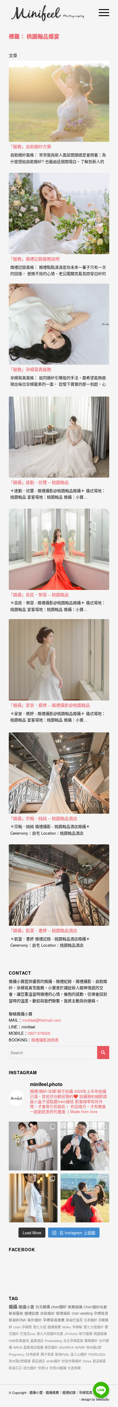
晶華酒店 (37, 1340)
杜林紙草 (32, 1354)
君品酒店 (38, 1360)
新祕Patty (62, 1354)
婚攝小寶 (26, 1307)
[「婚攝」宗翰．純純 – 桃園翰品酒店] (59, 773)
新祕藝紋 (16, 1313)
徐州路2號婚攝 (20, 1360)
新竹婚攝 (85, 1333)
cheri (17, 1326)
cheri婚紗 (59, 1306)
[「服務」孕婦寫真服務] (59, 324)
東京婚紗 (51, 1347)
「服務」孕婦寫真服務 (30, 369)
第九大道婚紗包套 (50, 1333)
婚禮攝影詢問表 (45, 1040)
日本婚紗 (90, 1319)
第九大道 (39, 1326)
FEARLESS (96, 1354)
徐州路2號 (93, 1347)
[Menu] (101, 12)
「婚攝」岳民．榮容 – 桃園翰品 (39, 594)
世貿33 (43, 1367)
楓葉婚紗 (91, 1340)
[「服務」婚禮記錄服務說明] (59, 213)
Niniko (66, 1326)
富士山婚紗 (78, 1354)
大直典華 (74, 1367)
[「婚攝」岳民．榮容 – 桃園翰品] (59, 549)
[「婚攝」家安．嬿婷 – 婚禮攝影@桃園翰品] (59, 659)
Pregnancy (17, 1354)
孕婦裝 (77, 1326)
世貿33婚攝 (57, 1367)
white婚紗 (53, 1360)
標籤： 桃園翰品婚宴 (34, 36)
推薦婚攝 (75, 1306)
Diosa (87, 1360)
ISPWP (80, 1347)
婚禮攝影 (63, 1313)
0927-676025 (39, 1033)
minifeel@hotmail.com (41, 1020)
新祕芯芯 (15, 1367)
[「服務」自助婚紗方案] (59, 101)
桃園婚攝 (100, 1333)
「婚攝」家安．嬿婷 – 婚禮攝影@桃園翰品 (49, 705)
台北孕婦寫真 (73, 1340)
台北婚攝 (42, 1306)
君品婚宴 (99, 1360)
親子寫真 (47, 1354)
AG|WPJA (66, 1347)
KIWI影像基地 (19, 1340)
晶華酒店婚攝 (33, 1347)
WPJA (17, 1347)
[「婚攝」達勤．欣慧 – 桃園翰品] (59, 437)
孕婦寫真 (101, 1313)
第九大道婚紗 (93, 1326)
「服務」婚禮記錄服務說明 (34, 259)
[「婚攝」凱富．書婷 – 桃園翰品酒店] (59, 885)
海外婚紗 (34, 1319)
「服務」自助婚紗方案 (30, 146)
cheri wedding (82, 1313)
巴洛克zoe (27, 1333)
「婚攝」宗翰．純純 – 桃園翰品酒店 (43, 818)
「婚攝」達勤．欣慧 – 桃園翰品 (39, 482)
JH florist (71, 1333)
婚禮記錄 (32, 1313)
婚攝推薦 (54, 1326)
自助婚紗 (47, 1313)
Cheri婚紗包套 (95, 1306)
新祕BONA (17, 1319)
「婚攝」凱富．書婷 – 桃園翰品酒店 (43, 930)
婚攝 (13, 1306)
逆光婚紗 (30, 1367)
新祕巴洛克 (74, 1319)
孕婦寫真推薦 (54, 1319)
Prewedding (53, 1340)
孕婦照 (27, 1326)
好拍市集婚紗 (72, 1360)
